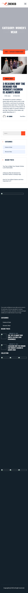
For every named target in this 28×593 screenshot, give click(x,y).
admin (10, 116)
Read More (22, 116)
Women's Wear (9, 79)
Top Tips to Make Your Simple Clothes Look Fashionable (13, 166)
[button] (25, 3)
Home (6, 51)
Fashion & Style (8, 147)
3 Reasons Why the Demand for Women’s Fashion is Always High (14, 88)
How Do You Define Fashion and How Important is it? (13, 180)
